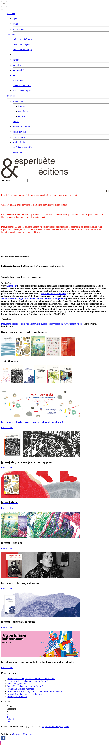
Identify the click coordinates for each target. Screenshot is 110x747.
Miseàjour (12, 286)
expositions (18, 80)
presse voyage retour (16, 683)
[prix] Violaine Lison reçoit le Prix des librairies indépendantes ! (38, 661)
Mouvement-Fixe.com (22, 734)
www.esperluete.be (73, 324)
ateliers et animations (22, 85)
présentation (18, 101)
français (21, 106)
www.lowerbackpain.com (53, 293)
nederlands (23, 111)
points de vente (19, 132)
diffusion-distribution (22, 126)
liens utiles (17, 152)
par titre (16, 60)
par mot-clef (18, 70)
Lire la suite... (7, 427)
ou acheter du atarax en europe (33, 324)
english (21, 116)
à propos (11, 96)
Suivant (10, 719)
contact (16, 121)
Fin (8, 721)
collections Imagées (21, 44)
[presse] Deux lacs (11, 542)
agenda (16, 18)
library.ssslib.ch (56, 324)
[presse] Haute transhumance (18, 621)
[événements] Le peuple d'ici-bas (20, 583)
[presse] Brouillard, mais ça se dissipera (24, 694)
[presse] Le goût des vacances (20, 689)
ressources (11, 75)
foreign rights (19, 142)
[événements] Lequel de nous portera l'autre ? (27, 681)
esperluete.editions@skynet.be (55, 726)
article (15, 324)
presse (15, 24)
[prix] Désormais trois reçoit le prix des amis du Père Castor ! (34, 691)
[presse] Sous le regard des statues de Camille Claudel (31, 678)
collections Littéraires (22, 39)
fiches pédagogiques (22, 90)
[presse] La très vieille (17, 696)
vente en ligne (19, 137)
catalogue (11, 34)
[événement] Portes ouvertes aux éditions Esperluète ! (32, 421)
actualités (11, 13)
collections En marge (22, 49)
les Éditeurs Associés (22, 147)
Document (6, 324)
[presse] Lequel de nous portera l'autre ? (25, 686)
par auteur (17, 65)
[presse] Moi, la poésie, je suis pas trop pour (26, 462)
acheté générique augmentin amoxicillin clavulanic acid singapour (33, 298)
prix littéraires (19, 29)
